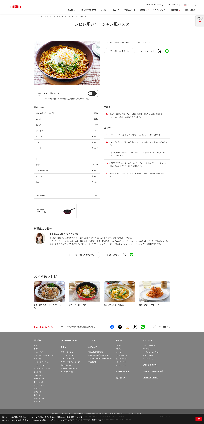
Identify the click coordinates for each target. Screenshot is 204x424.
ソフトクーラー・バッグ (42, 369)
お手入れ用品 (38, 382)
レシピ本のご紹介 (67, 372)
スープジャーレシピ (68, 358)
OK (199, 419)
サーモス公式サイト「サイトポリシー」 (72, 420)
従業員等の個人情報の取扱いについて (97, 413)
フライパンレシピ (67, 352)
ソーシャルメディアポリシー (133, 413)
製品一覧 (37, 395)
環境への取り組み (122, 355)
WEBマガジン (147, 349)
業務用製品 (37, 388)
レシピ (63, 347)
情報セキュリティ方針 (116, 413)
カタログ (37, 402)
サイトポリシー (66, 413)
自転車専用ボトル (40, 378)
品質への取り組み (122, 359)
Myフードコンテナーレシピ (70, 362)
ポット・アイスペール (41, 362)
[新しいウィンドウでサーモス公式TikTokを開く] (120, 327)
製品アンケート (39, 398)
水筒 (35, 345)
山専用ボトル (38, 375)
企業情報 (119, 340)
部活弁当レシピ (66, 365)
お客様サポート (94, 347)
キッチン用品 (38, 352)
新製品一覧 (37, 392)
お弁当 (36, 349)
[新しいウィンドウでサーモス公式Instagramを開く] (127, 327)
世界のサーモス (121, 362)
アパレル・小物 (39, 385)
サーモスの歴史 (121, 365)
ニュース (91, 340)
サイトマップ (56, 413)
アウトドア (37, 372)
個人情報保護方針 (79, 413)
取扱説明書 (92, 362)
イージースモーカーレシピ (70, 368)
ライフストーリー (149, 359)
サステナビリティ (122, 372)
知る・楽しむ (148, 340)
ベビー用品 (37, 359)
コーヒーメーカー (40, 365)
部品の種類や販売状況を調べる (98, 355)
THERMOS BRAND (69, 340)
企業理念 (119, 345)
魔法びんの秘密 (148, 355)
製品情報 (37, 340)
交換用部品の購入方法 (95, 352)
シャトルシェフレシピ (68, 355)
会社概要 (119, 349)
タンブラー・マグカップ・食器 (44, 355)
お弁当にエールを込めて (151, 352)
